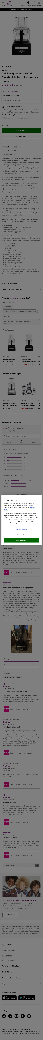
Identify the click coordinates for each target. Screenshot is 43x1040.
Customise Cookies (21, 529)
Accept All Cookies (21, 540)
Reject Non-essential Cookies (22, 535)
